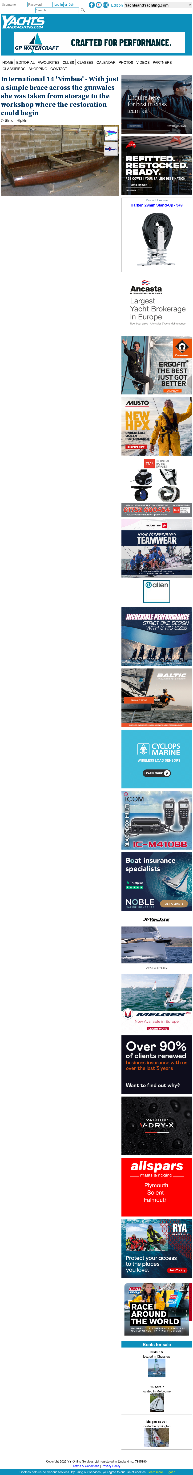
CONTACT (58, 68)
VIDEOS (143, 62)
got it (172, 1472)
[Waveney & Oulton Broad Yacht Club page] (111, 154)
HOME (7, 62)
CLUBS (68, 62)
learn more (156, 1472)
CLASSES (85, 62)
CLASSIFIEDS (14, 68)
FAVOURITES (49, 62)
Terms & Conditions (86, 1465)
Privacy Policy (111, 1465)
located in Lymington (156, 1423)
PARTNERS (162, 62)
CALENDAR (106, 62)
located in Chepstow (156, 1354)
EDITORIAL (25, 62)
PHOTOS (126, 62)
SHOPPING (37, 68)
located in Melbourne (157, 1389)
